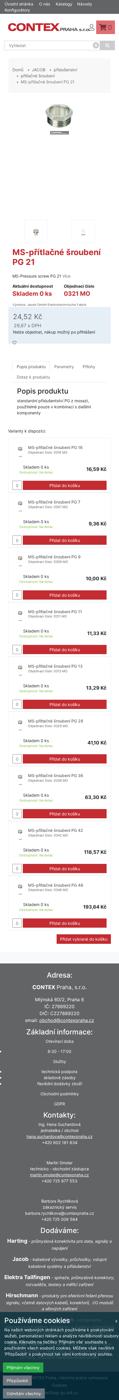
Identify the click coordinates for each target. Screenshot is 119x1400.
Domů (17, 69)
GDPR (59, 1103)
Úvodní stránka (19, 3)
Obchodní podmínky (59, 1093)
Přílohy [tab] (89, 366)
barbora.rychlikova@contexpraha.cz (59, 1213)
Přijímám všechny (23, 1367)
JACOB (38, 69)
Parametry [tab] (64, 366)
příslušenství (65, 69)
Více (66, 276)
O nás (44, 3)
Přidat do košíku (64, 485)
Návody (84, 3)
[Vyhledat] (107, 45)
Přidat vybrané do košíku (83, 939)
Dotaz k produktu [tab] (33, 377)
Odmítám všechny (24, 1393)
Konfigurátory (17, 10)
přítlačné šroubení (38, 75)
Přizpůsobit (17, 1380)
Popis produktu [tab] (31, 366)
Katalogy (64, 3)
